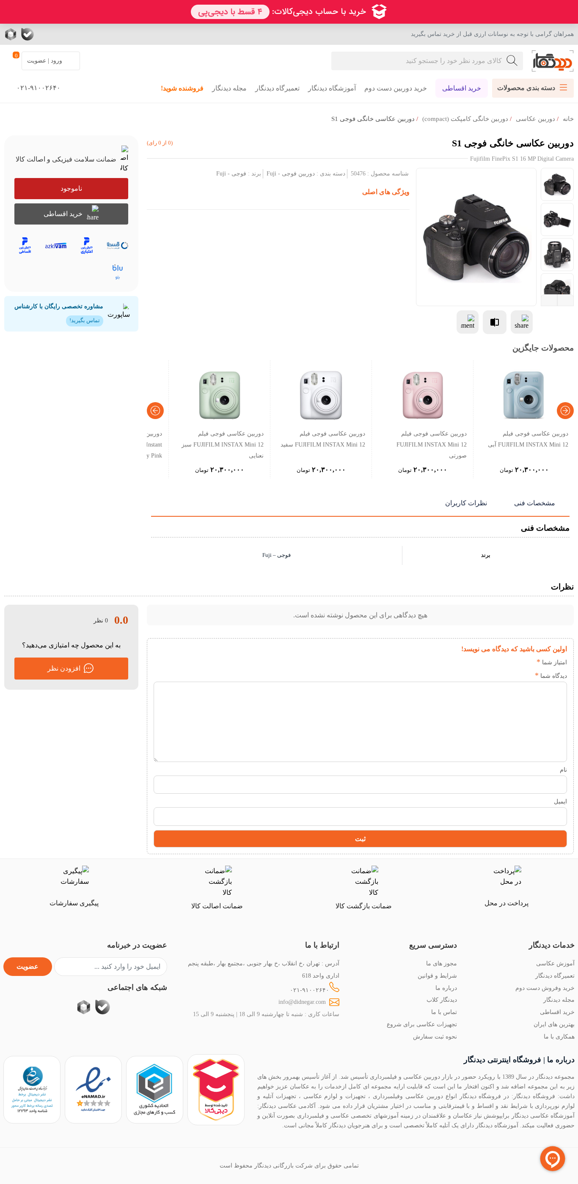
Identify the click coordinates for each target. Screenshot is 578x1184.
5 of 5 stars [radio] (476, 662)
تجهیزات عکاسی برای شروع (422, 1024)
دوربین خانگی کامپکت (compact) (465, 118)
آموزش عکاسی (555, 963)
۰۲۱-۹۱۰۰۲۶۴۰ (309, 990)
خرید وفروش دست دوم (545, 987)
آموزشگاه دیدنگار (332, 88)
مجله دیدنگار (229, 88)
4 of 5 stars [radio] (489, 662)
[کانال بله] (27, 34)
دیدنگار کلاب (442, 999)
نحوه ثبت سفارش (435, 1036)
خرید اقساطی (461, 88)
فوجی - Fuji (231, 173)
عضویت (28, 966)
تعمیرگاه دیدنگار (277, 88)
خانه (568, 118)
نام (563, 769)
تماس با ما (444, 1012)
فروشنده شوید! (182, 88)
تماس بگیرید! (84, 320)
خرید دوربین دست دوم (395, 88)
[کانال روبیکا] (11, 34)
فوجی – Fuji (276, 555)
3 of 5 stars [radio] (501, 662)
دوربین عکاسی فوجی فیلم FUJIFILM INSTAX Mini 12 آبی (528, 439)
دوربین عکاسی (535, 118)
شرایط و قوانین (437, 975)
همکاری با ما (559, 1036)
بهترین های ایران (554, 1024)
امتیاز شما (552, 662)
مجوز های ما (441, 963)
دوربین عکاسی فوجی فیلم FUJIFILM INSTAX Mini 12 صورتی (431, 444)
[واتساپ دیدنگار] (44, 34)
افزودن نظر (63, 668)
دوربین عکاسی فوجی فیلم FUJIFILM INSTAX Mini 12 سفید (323, 439)
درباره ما (446, 987)
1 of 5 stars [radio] (527, 662)
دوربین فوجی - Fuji (291, 173)
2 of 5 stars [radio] (514, 662)
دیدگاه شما (551, 676)
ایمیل (560, 801)
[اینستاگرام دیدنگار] (78, 34)
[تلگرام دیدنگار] (61, 34)
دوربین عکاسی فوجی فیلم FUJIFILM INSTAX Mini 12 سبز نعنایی (223, 444)
